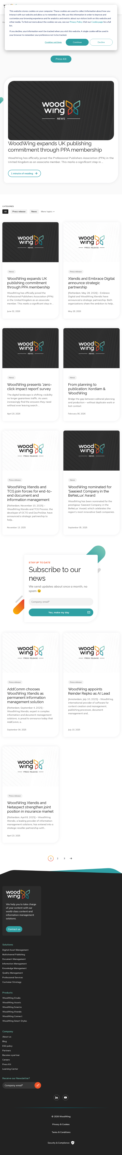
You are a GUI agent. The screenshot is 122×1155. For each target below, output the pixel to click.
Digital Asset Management (15, 950)
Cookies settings (53, 42)
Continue (77, 42)
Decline (101, 42)
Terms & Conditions (61, 1132)
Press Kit (6, 1064)
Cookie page (97, 22)
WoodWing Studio (11, 998)
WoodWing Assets (11, 1002)
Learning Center (10, 1069)
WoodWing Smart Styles (14, 1021)
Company (7, 1031)
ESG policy (7, 1046)
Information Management (14, 963)
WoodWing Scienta (12, 1007)
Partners (6, 1050)
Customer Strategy (11, 982)
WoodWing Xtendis (12, 1011)
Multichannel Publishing (13, 954)
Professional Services (12, 977)
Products (7, 992)
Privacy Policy (76, 22)
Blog (4, 1041)
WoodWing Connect (12, 1016)
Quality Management (12, 973)
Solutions (7, 944)
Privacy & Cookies (61, 1124)
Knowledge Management (14, 968)
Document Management (14, 959)
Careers (6, 1059)
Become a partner (11, 1055)
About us (6, 1036)
